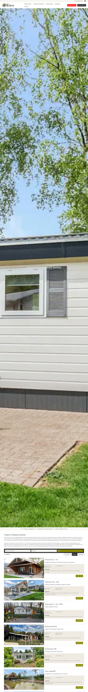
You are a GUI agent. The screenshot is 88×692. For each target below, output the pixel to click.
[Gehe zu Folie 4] (22, 621)
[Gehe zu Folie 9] (27, 621)
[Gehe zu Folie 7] (25, 621)
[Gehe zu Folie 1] (19, 621)
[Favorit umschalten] (5, 559)
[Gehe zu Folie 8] (26, 621)
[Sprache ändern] (85, 1)
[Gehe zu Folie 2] (20, 621)
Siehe (59, 550)
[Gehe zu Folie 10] (28, 621)
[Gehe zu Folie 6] (24, 621)
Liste (75, 554)
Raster (81, 554)
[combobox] (67, 554)
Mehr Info (79, 576)
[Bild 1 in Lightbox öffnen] (42, 576)
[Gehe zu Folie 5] (23, 621)
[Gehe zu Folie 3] (21, 621)
